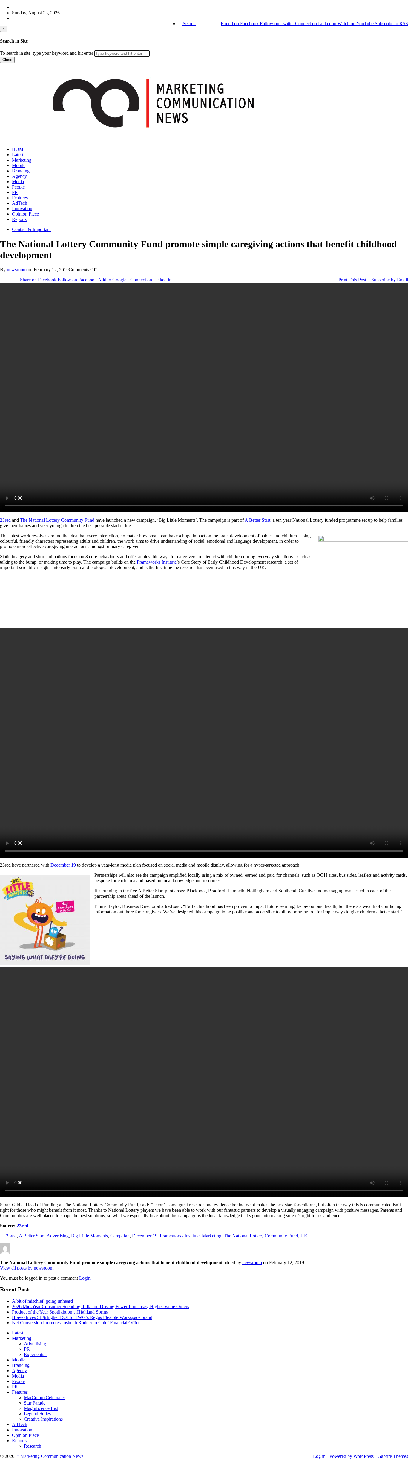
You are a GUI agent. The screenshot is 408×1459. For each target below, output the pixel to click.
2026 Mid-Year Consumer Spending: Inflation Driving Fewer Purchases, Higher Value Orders (100, 1306)
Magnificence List (41, 1408)
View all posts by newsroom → (29, 1267)
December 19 (63, 864)
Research (32, 1446)
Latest (17, 154)
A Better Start (257, 520)
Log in (319, 1456)
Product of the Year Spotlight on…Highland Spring (60, 1311)
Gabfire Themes (393, 1456)
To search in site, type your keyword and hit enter (46, 53)
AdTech (19, 203)
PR (15, 192)
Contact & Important (31, 229)
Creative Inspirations (43, 1419)
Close (7, 59)
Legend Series (37, 1413)
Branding (21, 170)
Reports (19, 219)
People (18, 186)
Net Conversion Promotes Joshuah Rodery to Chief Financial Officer (77, 1322)
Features (20, 197)
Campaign (120, 1235)
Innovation (22, 208)
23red (5, 520)
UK (304, 1235)
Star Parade (34, 1402)
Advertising (58, 1235)
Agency (19, 176)
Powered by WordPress (351, 1456)
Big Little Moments (89, 1235)
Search (189, 23)
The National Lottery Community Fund (57, 520)
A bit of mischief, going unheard (42, 1301)
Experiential (35, 1354)
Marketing (21, 160)
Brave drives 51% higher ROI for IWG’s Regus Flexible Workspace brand (82, 1317)
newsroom (17, 269)
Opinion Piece (25, 213)
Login (85, 1278)
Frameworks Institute (157, 562)
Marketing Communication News (50, 1456)
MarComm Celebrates (44, 1397)
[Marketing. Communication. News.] (153, 139)
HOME (19, 149)
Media (18, 181)
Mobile (18, 165)
